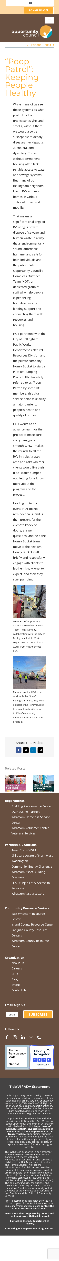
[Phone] (39, 1037)
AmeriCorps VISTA (23, 850)
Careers (16, 968)
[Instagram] (15, 1037)
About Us (17, 963)
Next (48, 45)
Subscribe (38, 1014)
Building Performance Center (31, 806)
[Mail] (31, 1037)
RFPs (14, 974)
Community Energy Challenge (31, 866)
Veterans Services (23, 833)
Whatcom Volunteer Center (30, 828)
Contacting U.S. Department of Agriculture (29, 1228)
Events (15, 985)
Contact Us (18, 990)
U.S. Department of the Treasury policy (30, 1133)
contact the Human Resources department (33, 1207)
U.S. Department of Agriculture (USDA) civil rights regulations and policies (29, 1129)
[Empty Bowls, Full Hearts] (15, 777)
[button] (7, 783)
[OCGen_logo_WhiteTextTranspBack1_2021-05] (32, 25)
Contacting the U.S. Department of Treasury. (29, 1222)
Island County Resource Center (32, 924)
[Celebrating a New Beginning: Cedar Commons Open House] (43, 777)
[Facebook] (7, 1037)
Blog (14, 979)
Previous (35, 45)
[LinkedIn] (23, 1037)
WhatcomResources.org (27, 894)
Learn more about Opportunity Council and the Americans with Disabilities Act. (29, 1215)
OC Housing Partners (25, 812)
